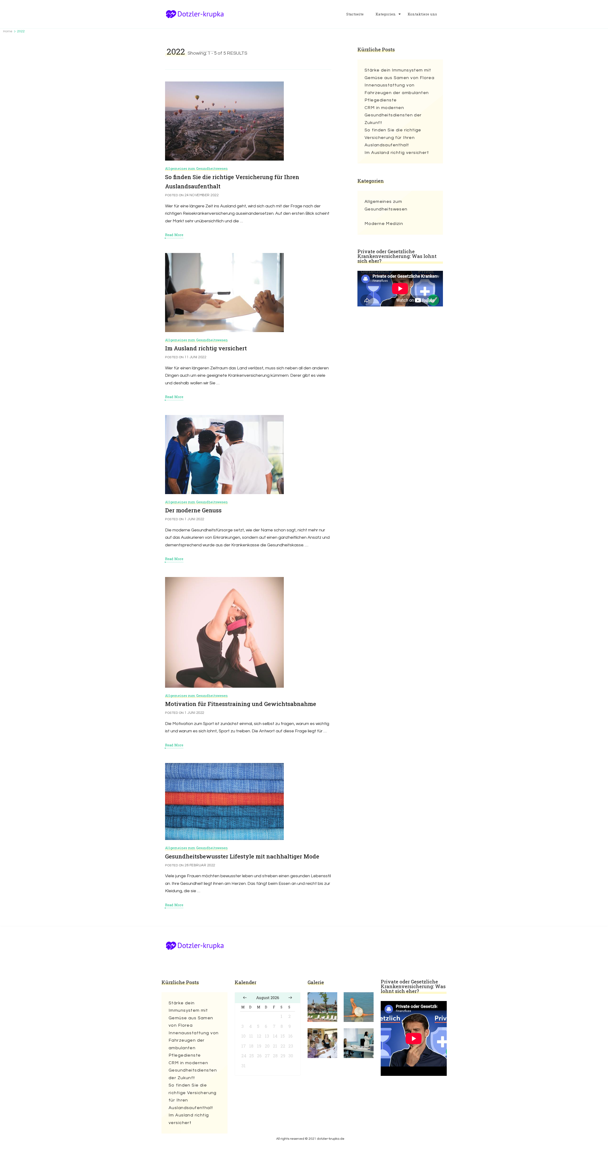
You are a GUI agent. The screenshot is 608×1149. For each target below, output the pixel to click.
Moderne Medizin (384, 223)
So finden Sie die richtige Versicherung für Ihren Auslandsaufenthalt (393, 137)
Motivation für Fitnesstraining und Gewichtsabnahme (240, 704)
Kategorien (385, 14)
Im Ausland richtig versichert (206, 348)
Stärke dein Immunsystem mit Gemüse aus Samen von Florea (399, 74)
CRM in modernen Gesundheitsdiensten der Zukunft (393, 115)
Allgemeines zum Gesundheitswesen (196, 168)
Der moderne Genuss (193, 510)
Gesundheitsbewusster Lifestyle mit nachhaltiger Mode (242, 856)
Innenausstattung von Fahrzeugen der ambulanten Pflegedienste (397, 92)
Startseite (355, 14)
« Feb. (244, 997)
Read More (174, 235)
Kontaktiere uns (422, 14)
